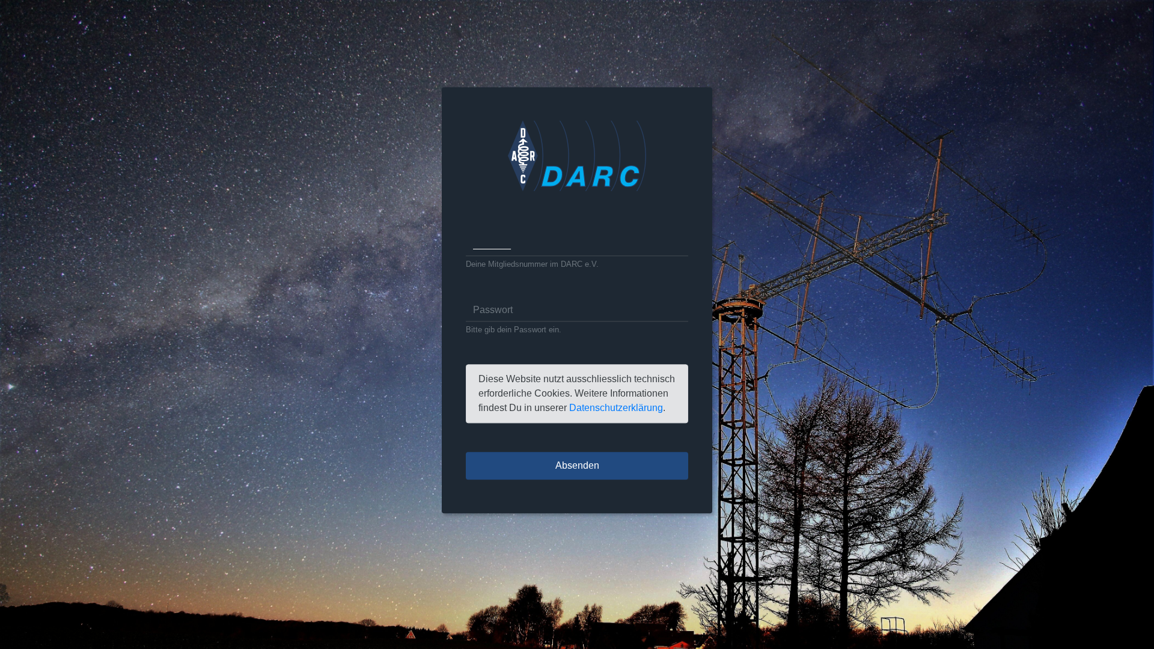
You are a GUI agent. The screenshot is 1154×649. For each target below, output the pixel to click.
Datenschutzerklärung (616, 408)
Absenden (577, 466)
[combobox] (577, 244)
